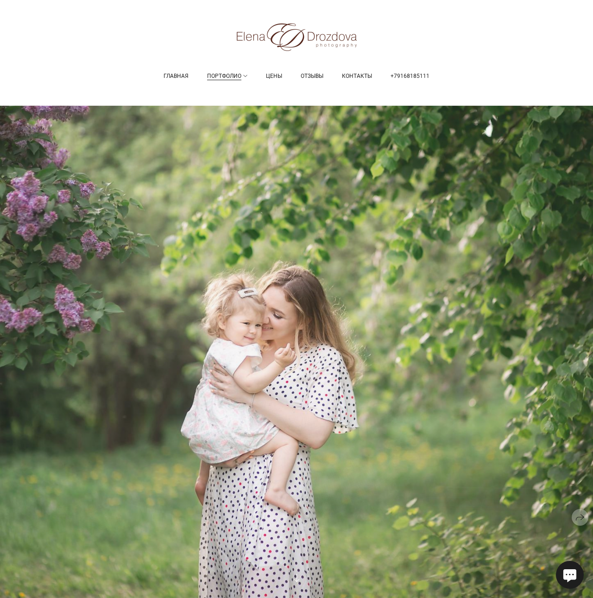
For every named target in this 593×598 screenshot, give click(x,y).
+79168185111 (410, 76)
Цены (274, 76)
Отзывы (312, 76)
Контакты (357, 76)
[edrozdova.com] (297, 37)
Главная (176, 76)
